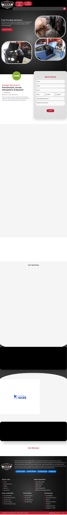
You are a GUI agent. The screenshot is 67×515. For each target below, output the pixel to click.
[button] (64, 8)
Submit (50, 110)
